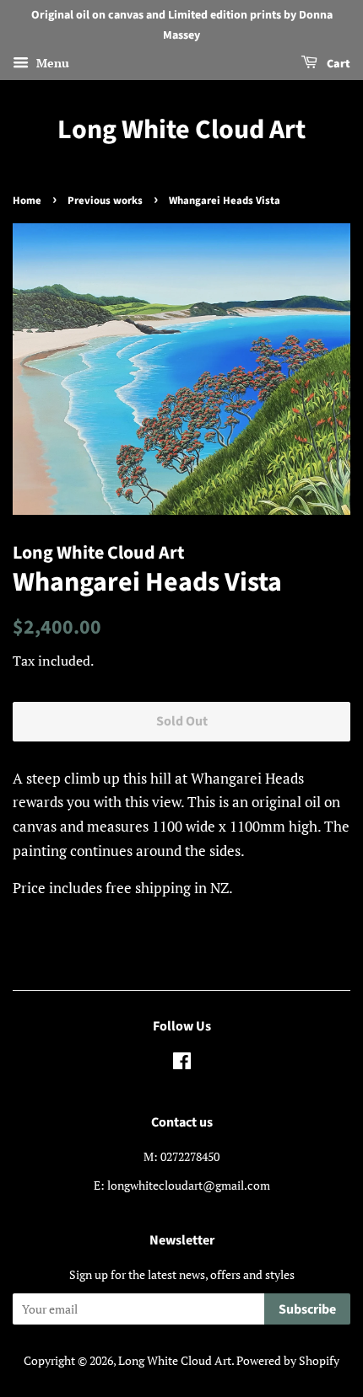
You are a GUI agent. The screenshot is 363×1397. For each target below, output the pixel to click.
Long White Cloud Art (181, 130)
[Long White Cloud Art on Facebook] (182, 1064)
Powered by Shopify (287, 1360)
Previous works (105, 200)
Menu (51, 63)
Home (27, 200)
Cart (337, 64)
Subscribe (307, 1309)
